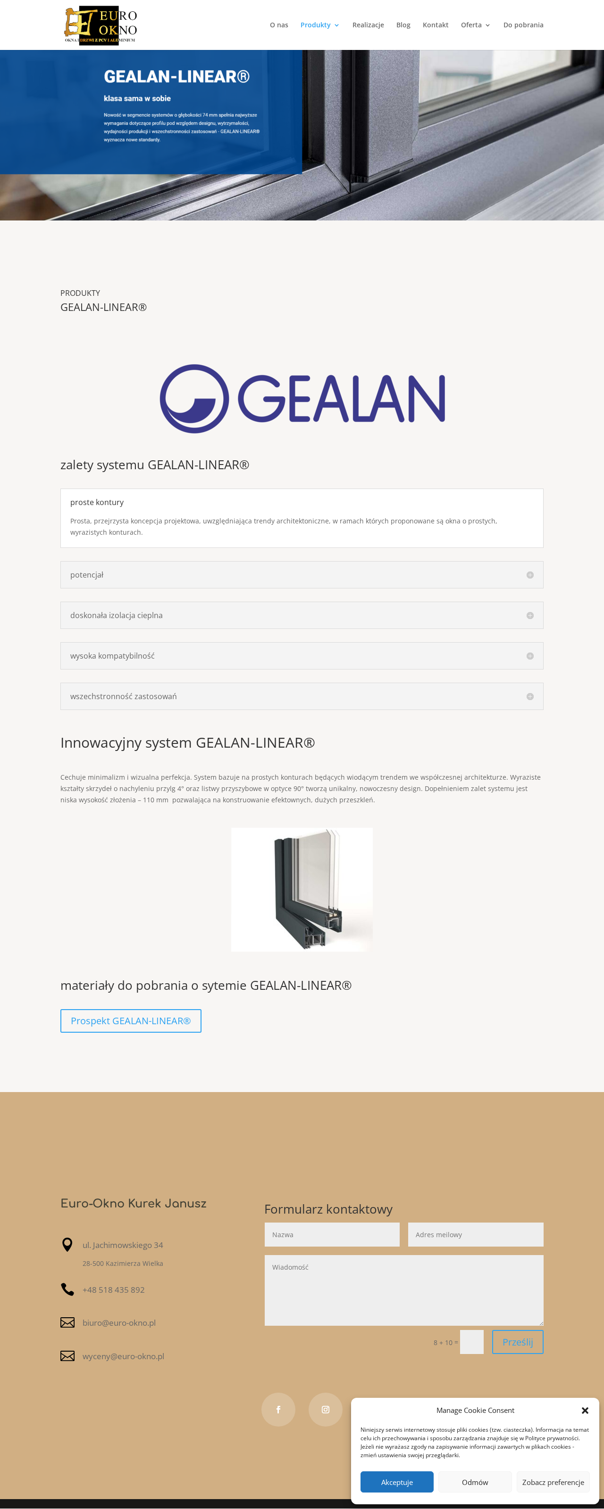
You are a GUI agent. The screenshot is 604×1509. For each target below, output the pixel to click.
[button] (585, 1410)
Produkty (316, 25)
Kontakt (436, 25)
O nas (279, 25)
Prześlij (518, 1342)
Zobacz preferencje (553, 1482)
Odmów (475, 1482)
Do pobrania (523, 25)
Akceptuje (397, 1482)
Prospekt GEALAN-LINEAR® (131, 1020)
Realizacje (368, 25)
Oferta (471, 25)
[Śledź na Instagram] (326, 1410)
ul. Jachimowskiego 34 (123, 1245)
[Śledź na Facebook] (278, 1410)
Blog (403, 25)
